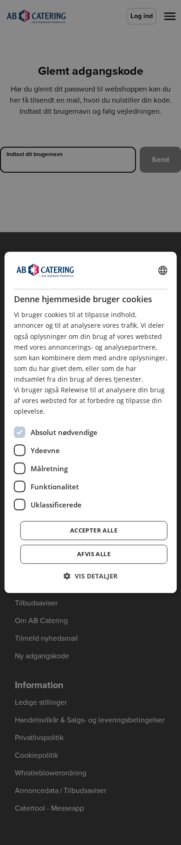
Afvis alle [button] (93, 554)
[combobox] (162, 270)
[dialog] (91, 422)
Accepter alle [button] (93, 530)
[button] (90, 576)
